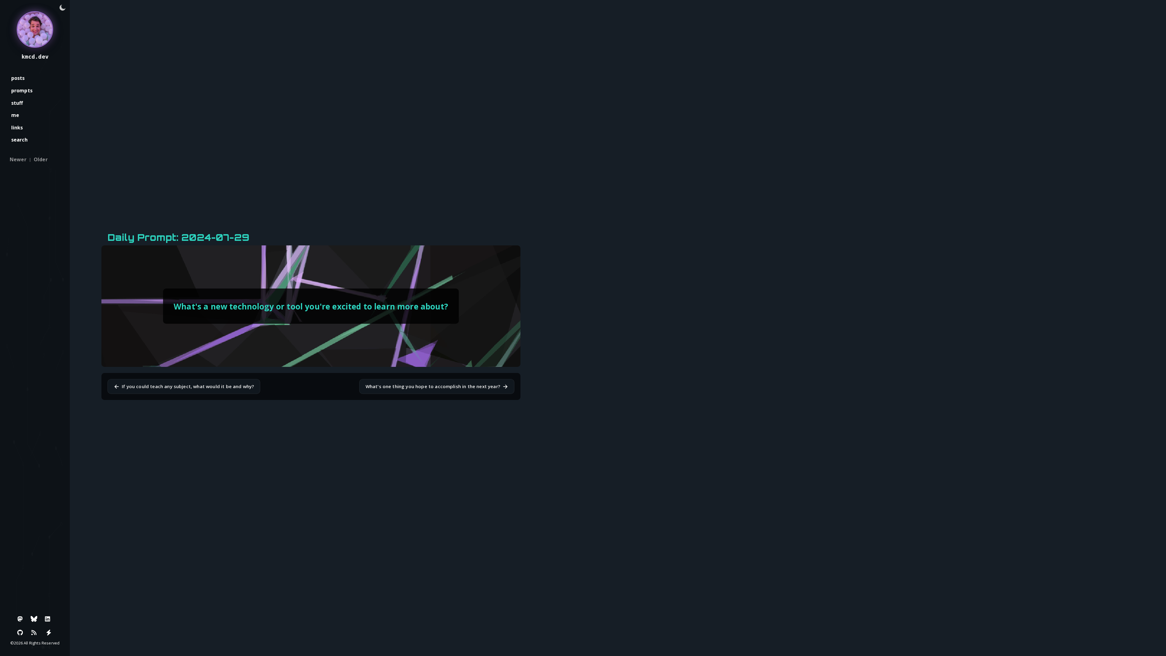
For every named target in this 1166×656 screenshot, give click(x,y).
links (17, 127)
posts (18, 78)
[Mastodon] (20, 619)
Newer (18, 159)
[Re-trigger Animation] (48, 632)
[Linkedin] (47, 619)
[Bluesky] (34, 619)
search (19, 139)
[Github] (20, 632)
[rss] (34, 632)
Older (41, 159)
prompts (21, 90)
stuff (17, 103)
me (15, 115)
